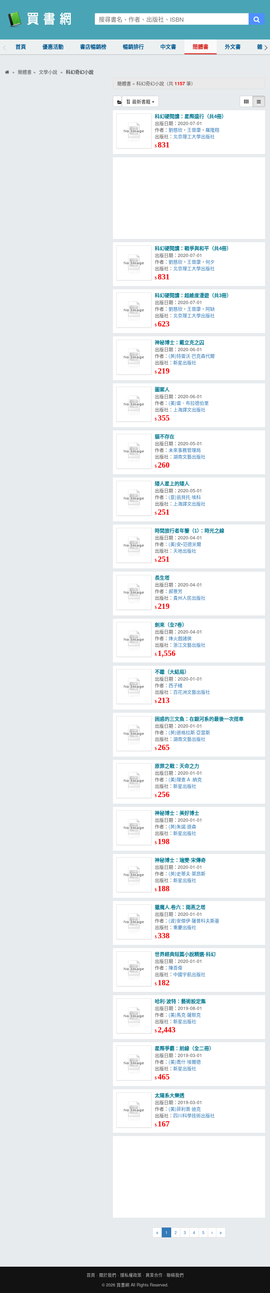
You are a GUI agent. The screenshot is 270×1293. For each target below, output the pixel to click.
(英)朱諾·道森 (182, 826)
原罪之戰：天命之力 (177, 766)
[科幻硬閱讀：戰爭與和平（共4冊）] (133, 263)
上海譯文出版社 (189, 409)
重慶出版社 (184, 927)
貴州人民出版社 (189, 597)
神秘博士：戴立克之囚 (179, 342)
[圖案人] (133, 404)
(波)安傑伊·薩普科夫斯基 (194, 920)
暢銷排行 (133, 47)
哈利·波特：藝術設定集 (180, 1001)
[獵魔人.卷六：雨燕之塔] (133, 922)
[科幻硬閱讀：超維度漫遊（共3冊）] (133, 310)
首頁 (20, 47)
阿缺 (210, 308)
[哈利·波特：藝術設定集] (133, 1016)
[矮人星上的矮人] (133, 498)
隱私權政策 (131, 1275)
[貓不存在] (133, 451)
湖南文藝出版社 (189, 456)
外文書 (233, 47)
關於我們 (107, 1275)
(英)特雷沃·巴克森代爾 (192, 355)
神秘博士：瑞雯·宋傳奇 (180, 860)
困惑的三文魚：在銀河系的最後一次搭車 (199, 719)
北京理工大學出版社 (194, 136)
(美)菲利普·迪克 (185, 1108)
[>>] (221, 1232)
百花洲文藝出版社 (191, 691)
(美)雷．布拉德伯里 (189, 403)
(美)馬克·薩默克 (185, 1014)
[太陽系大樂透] (133, 1110)
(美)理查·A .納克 (185, 779)
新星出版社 (184, 362)
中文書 (168, 47)
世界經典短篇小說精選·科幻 (185, 954)
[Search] (257, 19)
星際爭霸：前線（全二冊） (184, 1048)
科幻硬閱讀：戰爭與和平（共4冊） (193, 248)
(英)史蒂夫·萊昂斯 (187, 873)
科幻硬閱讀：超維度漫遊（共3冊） (193, 295)
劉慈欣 (175, 129)
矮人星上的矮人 (172, 483)
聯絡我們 (175, 1275)
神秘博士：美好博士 (177, 813)
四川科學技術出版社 (194, 1115)
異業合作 (154, 1275)
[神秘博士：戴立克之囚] (133, 357)
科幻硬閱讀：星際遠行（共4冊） (191, 116)
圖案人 (162, 389)
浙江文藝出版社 (189, 644)
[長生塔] (133, 592)
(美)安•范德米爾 (185, 544)
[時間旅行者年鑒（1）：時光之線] (133, 545)
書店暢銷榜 (93, 47)
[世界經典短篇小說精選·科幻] (133, 969)
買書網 (123, 1285)
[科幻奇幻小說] (117, 101)
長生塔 (162, 578)
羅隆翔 (212, 129)
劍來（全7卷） (171, 625)
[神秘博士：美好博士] (133, 827)
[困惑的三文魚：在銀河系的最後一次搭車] (133, 733)
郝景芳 (175, 591)
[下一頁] (212, 1232)
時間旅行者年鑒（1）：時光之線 (189, 530)
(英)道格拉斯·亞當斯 (189, 732)
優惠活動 (53, 47)
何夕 (210, 261)
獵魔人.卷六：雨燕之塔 (180, 907)
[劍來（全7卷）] (133, 639)
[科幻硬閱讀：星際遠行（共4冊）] (133, 131)
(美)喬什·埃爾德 (185, 1061)
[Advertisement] (189, 198)
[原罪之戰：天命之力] (133, 780)
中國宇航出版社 (189, 974)
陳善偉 (175, 967)
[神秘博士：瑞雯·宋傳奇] (133, 874)
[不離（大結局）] (133, 686)
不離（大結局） (172, 672)
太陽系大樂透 (169, 1095)
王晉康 (194, 129)
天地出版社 (184, 550)
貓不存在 (165, 436)
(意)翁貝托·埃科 (185, 497)
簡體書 (200, 47)
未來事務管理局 (185, 450)
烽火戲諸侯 (180, 638)
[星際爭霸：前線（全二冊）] (133, 1063)
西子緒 (175, 685)
